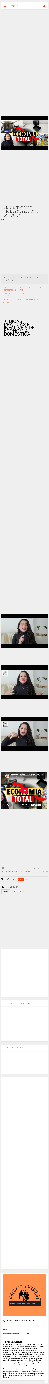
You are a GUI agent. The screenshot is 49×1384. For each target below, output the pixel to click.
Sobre (26, 1333)
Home (3, 201)
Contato (27, 1329)
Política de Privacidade (11, 1333)
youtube (9, 201)
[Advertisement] (24, 37)
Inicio (5, 1329)
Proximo (44, 871)
